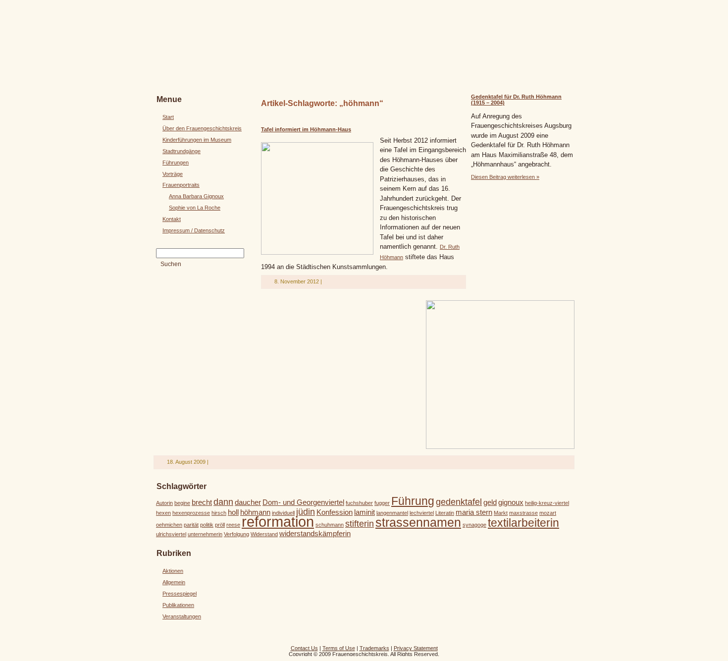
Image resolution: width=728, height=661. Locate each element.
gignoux (510, 502)
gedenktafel (459, 501)
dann (223, 501)
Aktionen (172, 571)
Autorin (164, 503)
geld (490, 502)
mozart (547, 513)
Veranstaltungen (181, 616)
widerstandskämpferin (315, 533)
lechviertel (422, 513)
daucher (248, 502)
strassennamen (418, 522)
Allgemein (173, 582)
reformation (278, 521)
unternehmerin (205, 534)
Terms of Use (338, 648)
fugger (382, 503)
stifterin (359, 523)
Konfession (334, 512)
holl (233, 512)
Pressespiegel (179, 594)
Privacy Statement (416, 648)
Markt (501, 513)
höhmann (255, 512)
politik (206, 525)
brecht (202, 502)
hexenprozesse (191, 513)
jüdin (305, 511)
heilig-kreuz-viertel (547, 503)
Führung (412, 501)
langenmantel (392, 513)
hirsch (218, 513)
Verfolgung (236, 534)
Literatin (444, 513)
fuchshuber (359, 503)
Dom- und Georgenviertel (303, 502)
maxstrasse (523, 513)
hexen (163, 513)
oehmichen (169, 525)
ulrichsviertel (171, 534)
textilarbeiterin (523, 522)
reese (233, 525)
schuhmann (329, 525)
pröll (220, 525)
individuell (283, 513)
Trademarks (374, 648)
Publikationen (178, 605)
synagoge (474, 525)
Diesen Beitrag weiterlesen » (505, 177)
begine (182, 503)
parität (191, 525)
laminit (364, 512)
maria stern (474, 512)
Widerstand (264, 534)
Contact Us (304, 648)
